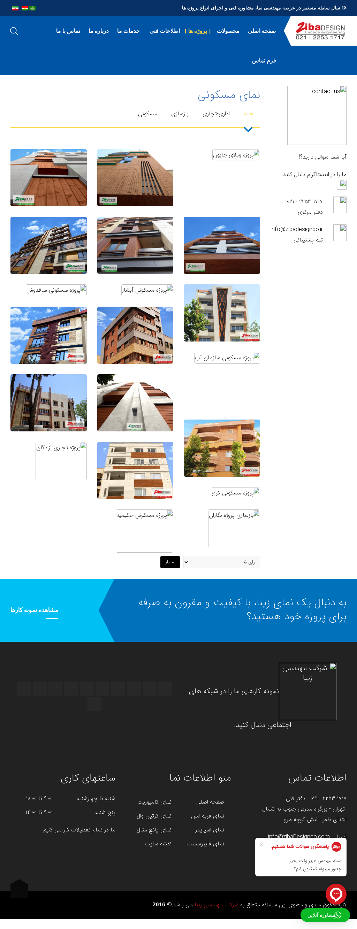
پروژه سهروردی (222, 244)
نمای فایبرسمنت (205, 844)
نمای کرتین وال (154, 816)
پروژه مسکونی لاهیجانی (222, 311)
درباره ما (99, 31)
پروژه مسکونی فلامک (135, 334)
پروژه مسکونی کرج (235, 496)
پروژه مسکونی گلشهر (221, 447)
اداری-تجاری (216, 113)
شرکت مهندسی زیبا (216, 904)
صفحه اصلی (262, 31)
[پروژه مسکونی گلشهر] (135, 447)
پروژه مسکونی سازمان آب (227, 361)
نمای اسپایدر (209, 830)
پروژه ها (197, 31)
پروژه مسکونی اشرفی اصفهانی (48, 334)
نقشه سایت (158, 844)
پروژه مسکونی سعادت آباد (135, 244)
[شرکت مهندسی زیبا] (320, 30)
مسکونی (147, 113)
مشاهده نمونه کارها (34, 610)
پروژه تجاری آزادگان (61, 460)
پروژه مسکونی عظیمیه (135, 401)
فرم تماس (264, 60)
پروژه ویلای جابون (236, 158)
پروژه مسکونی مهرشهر (48, 401)
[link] (222, 271)
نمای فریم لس (207, 816)
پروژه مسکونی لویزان (48, 176)
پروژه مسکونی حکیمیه (144, 530)
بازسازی (180, 113)
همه (248, 113)
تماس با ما (67, 31)
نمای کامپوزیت (154, 802)
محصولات (227, 31)
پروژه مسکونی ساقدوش (56, 293)
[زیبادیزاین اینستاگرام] (342, 184)
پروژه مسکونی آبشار (147, 293)
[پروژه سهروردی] (222, 219)
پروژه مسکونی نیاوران (135, 176)
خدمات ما (128, 31)
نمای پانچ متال (154, 830)
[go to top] (19, 891)
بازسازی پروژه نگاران (234, 527)
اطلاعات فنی (164, 31)
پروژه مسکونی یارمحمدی (48, 244)
